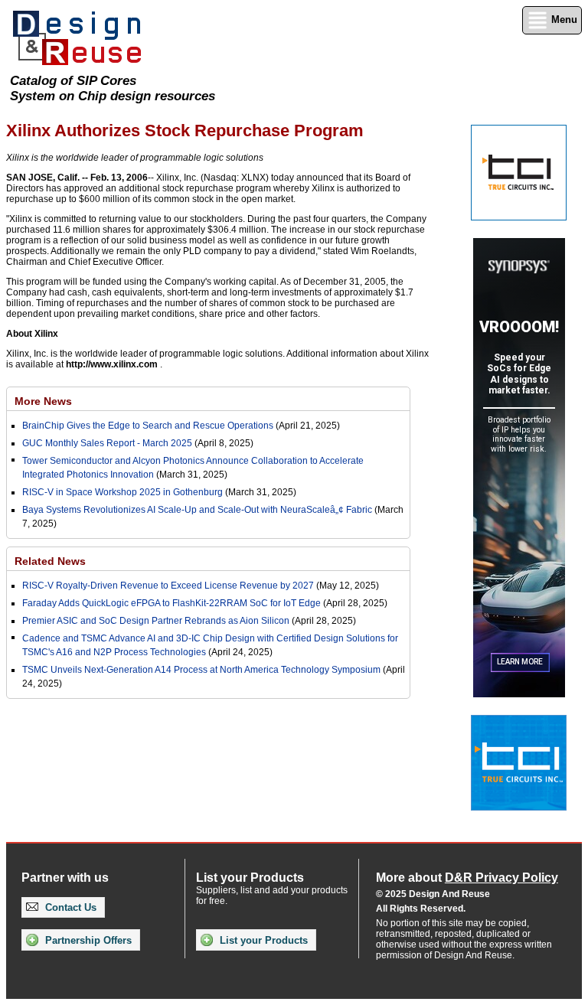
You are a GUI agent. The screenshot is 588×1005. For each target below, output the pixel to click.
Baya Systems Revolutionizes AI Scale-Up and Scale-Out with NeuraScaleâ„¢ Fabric (197, 509)
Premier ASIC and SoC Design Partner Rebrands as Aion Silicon (157, 620)
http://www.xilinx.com (112, 364)
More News (43, 401)
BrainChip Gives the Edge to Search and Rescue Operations (147, 425)
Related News (50, 561)
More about (467, 877)
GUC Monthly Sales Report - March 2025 (107, 443)
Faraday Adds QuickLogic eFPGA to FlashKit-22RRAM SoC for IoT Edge (171, 603)
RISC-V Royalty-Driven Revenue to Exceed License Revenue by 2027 (168, 585)
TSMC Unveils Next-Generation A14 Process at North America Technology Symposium (201, 669)
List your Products (262, 940)
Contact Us (69, 907)
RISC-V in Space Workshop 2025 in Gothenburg (122, 492)
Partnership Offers (87, 940)
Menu (562, 19)
